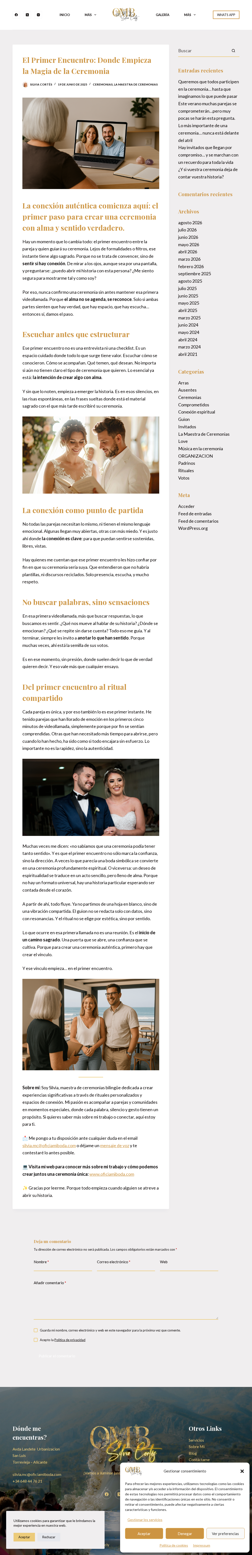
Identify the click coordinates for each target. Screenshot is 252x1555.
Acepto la (62, 1340)
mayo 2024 (188, 332)
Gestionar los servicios (144, 1520)
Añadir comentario (50, 1282)
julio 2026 (187, 229)
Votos (183, 478)
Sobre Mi (197, 1446)
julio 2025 (187, 288)
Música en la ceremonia (200, 448)
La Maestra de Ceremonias (136, 84)
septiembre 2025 (194, 273)
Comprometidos (193, 404)
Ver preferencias (225, 1533)
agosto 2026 (190, 222)
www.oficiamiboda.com (111, 1174)
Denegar (185, 1533)
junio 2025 (188, 295)
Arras (183, 382)
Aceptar (144, 1533)
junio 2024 (188, 325)
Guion (184, 419)
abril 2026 (187, 251)
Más (88, 15)
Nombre (41, 1262)
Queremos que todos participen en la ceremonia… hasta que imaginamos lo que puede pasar (208, 89)
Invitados (187, 426)
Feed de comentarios (198, 521)
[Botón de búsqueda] (233, 50)
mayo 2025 (188, 303)
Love (183, 441)
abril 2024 (187, 339)
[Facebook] (16, 14)
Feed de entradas (195, 513)
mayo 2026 (188, 244)
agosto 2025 (190, 281)
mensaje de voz (114, 1145)
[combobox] (203, 50)
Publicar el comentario (57, 1356)
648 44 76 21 (27, 1481)
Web (164, 1262)
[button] (242, 1471)
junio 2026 (188, 237)
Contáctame (199, 1459)
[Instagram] (38, 14)
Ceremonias (103, 84)
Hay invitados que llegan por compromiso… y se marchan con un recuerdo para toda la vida (208, 155)
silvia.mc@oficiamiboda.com (49, 1145)
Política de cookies (173, 1545)
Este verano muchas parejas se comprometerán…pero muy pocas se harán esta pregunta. (207, 111)
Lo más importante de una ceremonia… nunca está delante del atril (208, 133)
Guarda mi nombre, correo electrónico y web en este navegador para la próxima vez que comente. (110, 1330)
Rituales (186, 470)
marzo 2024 (189, 346)
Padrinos (186, 463)
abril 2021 (187, 354)
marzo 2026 (189, 259)
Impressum (201, 1545)
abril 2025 (187, 310)
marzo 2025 (189, 317)
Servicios (196, 1440)
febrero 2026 (191, 266)
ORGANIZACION (195, 456)
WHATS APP (226, 15)
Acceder (186, 506)
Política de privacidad (69, 1340)
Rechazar (48, 1537)
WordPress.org (193, 528)
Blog (193, 1453)
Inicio (65, 15)
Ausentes (187, 390)
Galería (162, 15)
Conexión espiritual (196, 412)
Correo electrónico (113, 1262)
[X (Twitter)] (27, 14)
